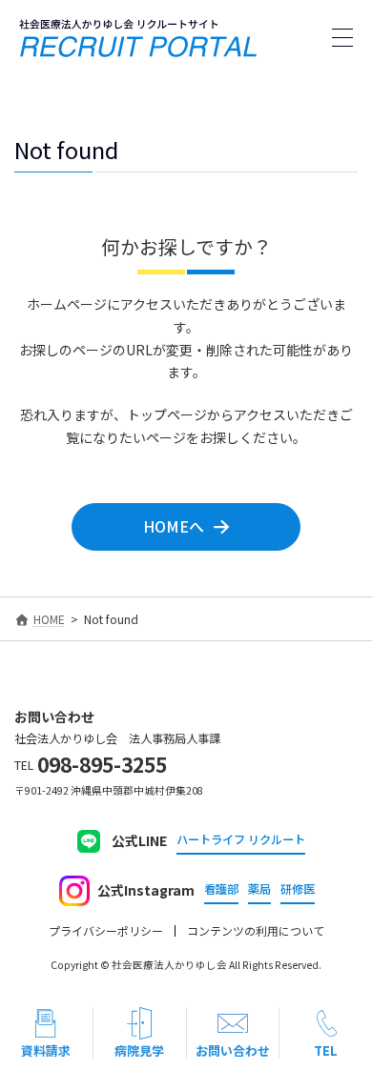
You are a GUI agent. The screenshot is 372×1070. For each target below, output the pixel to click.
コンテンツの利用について (255, 931)
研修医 (297, 889)
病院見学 (139, 1050)
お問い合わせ (233, 1050)
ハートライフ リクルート (240, 840)
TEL (326, 1050)
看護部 (221, 889)
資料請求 (46, 1050)
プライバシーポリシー (106, 931)
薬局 (259, 889)
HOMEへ (173, 526)
